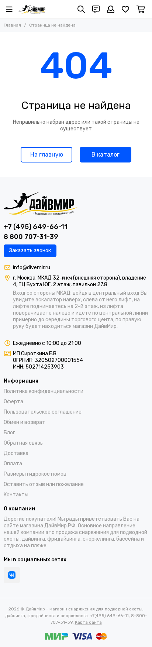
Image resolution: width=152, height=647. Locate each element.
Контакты (16, 495)
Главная (12, 25)
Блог (9, 432)
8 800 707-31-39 (31, 237)
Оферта (13, 401)
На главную (46, 154)
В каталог (105, 154)
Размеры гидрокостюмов (35, 474)
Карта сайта (88, 622)
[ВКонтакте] (12, 575)
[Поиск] (81, 9)
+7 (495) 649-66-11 (36, 227)
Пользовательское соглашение (43, 412)
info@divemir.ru (31, 267)
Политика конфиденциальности (43, 391)
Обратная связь (23, 443)
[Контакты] (96, 9)
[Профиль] (110, 9)
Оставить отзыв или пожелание (44, 484)
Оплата (13, 464)
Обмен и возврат (24, 422)
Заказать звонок (30, 250)
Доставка (16, 453)
